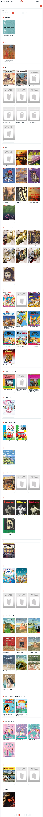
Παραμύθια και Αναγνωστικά (11, 566)
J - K (5, 497)
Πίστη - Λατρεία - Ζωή (9, 227)
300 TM (6, 789)
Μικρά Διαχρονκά (8, 17)
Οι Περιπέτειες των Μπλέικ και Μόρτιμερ (13, 541)
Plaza (6, 147)
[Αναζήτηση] (41, 6)
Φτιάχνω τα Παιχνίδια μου (10, 422)
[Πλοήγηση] (1, 1)
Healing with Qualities (9, 447)
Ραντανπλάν (7, 764)
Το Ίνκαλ (6, 590)
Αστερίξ (6, 289)
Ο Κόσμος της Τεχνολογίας (10, 371)
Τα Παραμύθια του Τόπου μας (11, 615)
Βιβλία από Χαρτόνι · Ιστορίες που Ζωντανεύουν (15, 696)
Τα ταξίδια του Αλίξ (9, 472)
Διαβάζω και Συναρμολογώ (10, 397)
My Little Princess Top (9, 721)
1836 (6, 42)
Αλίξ (5, 67)
